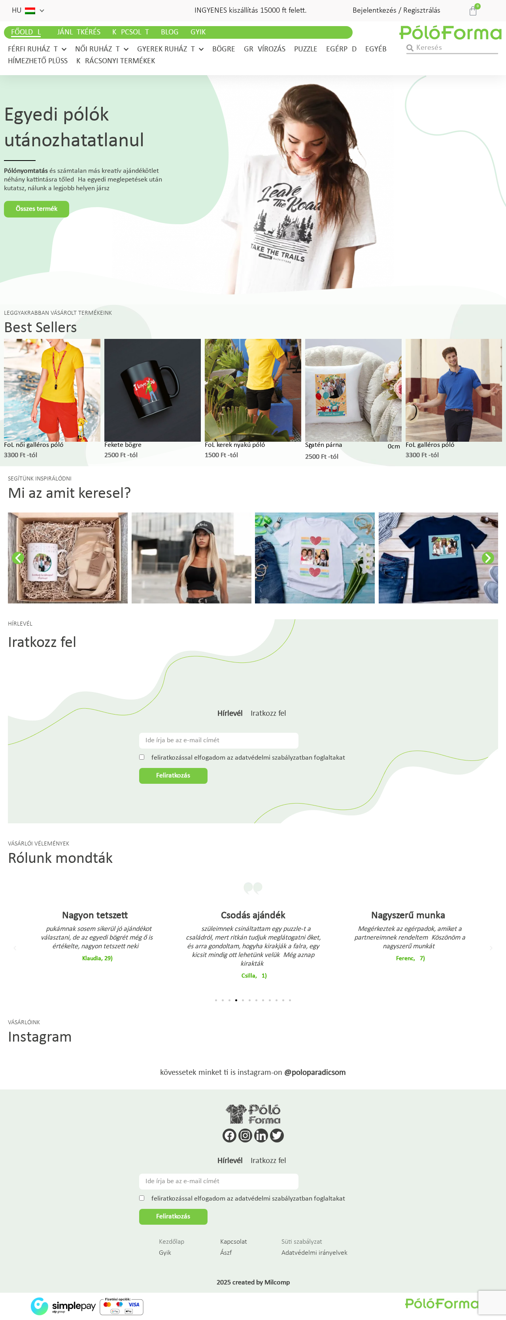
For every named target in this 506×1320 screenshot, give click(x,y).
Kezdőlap (171, 1242)
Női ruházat (97, 49)
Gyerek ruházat (166, 49)
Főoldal (26, 32)
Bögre (223, 49)
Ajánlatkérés (76, 32)
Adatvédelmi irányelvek (314, 1253)
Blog (170, 32)
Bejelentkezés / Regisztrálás (396, 11)
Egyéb (376, 49)
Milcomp (277, 1282)
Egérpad (341, 49)
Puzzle (305, 49)
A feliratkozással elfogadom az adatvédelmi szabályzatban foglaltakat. (246, 758)
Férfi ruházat (33, 49)
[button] (27, 10)
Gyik (198, 32)
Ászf (226, 1253)
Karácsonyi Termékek (115, 61)
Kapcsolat (130, 32)
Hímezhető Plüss (38, 61)
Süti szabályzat (301, 1242)
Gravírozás (264, 49)
